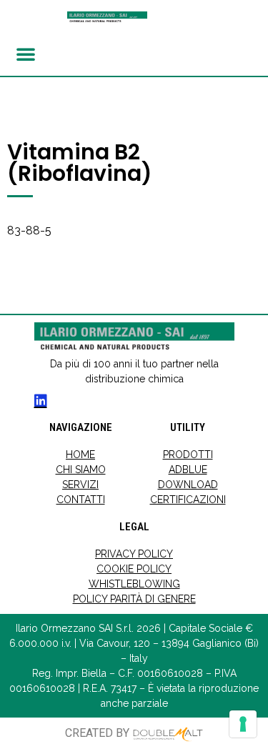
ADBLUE (188, 469)
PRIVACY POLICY (134, 554)
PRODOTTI (188, 454)
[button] (26, 54)
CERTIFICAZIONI (188, 499)
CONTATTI (80, 499)
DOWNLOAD (188, 484)
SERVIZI (80, 484)
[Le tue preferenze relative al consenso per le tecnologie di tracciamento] (243, 724)
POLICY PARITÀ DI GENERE (134, 599)
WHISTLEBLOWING (134, 584)
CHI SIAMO (81, 469)
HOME (80, 454)
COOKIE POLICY (134, 569)
